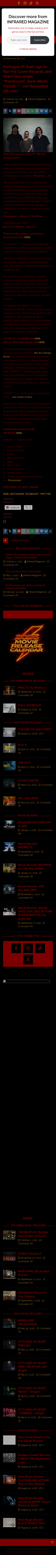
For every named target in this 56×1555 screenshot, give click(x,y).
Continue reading (28, 49)
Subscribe (39, 40)
